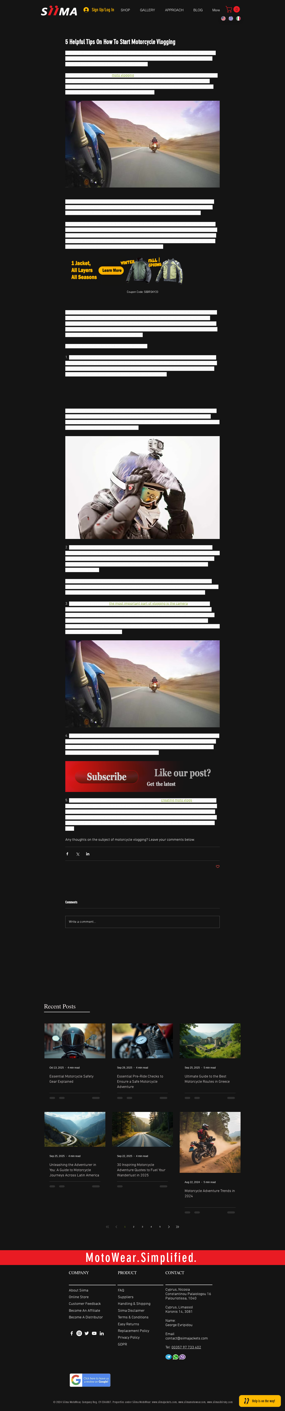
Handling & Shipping (134, 1304)
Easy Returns (128, 1324)
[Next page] (169, 1227)
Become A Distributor (86, 1317)
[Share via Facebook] (67, 854)
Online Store (79, 1297)
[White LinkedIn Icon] (102, 1333)
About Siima (78, 1290)
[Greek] (231, 18)
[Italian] (238, 18)
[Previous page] (116, 1227)
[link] (233, 9)
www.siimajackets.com (164, 1402)
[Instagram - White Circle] (79, 1333)
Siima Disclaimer (131, 1311)
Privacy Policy (129, 1337)
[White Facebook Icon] (71, 1333)
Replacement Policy (133, 1331)
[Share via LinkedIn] (88, 854)
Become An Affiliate (84, 1311)
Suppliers (126, 1297)
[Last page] (177, 1227)
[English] (223, 18)
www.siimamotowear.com (192, 1402)
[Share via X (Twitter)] (77, 854)
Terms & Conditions (133, 1317)
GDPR (122, 1344)
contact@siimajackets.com (186, 1338)
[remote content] (142, 392)
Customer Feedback (85, 1304)
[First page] (107, 1227)
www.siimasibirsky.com (220, 1402)
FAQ (121, 1290)
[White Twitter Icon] (87, 1333)
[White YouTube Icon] (94, 1333)
